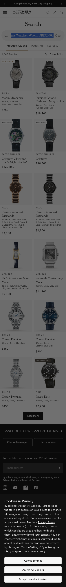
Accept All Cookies (33, 569)
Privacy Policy (46, 522)
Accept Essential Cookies (33, 579)
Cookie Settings (33, 560)
